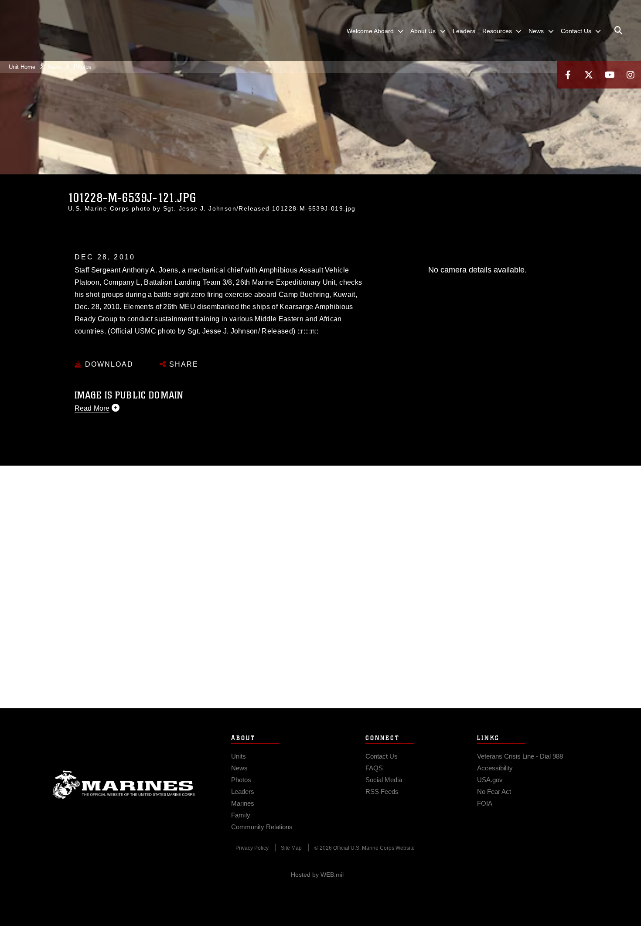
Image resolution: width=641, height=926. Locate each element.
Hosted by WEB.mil (317, 874)
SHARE (182, 364)
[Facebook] (567, 75)
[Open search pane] (618, 30)
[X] (588, 75)
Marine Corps (123, 785)
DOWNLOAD (107, 364)
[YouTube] (609, 75)
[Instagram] (630, 75)
